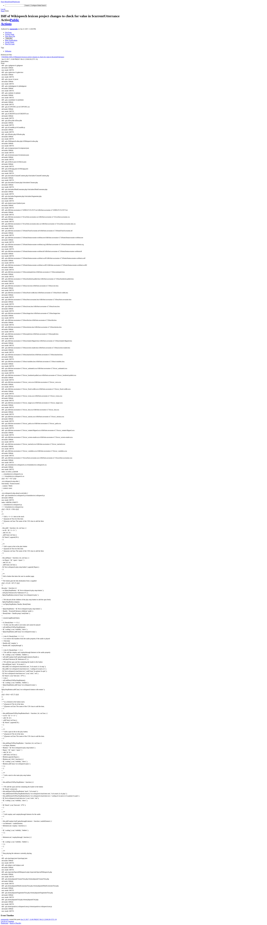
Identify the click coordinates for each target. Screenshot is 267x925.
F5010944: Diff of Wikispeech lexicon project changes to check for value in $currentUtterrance (33, 57)
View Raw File (10, 36)
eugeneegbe (14, 29)
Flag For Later (9, 44)
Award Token (9, 42)
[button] (4, 2)
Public (14, 20)
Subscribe (9, 38)
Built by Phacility (15, 923)
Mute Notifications (11, 40)
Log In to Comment (7, 921)
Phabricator (4, 923)
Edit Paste (8, 32)
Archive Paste (9, 34)
